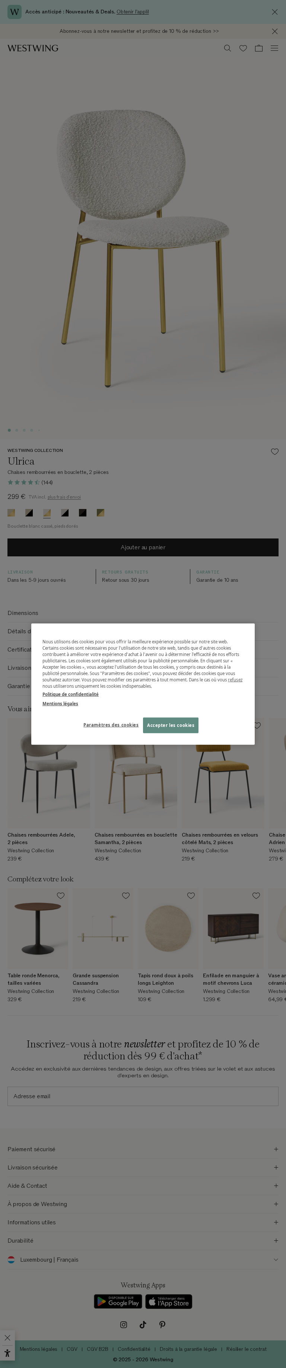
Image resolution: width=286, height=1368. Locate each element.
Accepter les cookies (170, 725)
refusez (235, 680)
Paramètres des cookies (111, 724)
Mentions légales (60, 703)
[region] (143, 684)
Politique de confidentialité (70, 694)
